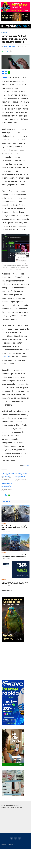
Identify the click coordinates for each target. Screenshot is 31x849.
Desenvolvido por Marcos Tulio (8, 844)
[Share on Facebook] (5, 51)
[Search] (28, 26)
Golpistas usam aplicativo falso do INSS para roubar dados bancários (8, 475)
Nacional (4, 32)
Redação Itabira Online (9, 46)
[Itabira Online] (16, 26)
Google (6, 357)
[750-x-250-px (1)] (15, 7)
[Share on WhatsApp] (3, 51)
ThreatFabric (26, 465)
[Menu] (2, 26)
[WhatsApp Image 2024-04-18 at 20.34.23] (13, 724)
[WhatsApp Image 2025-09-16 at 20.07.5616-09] (13, 765)
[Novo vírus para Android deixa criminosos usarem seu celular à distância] (15, 62)
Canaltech (6, 77)
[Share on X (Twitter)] (7, 51)
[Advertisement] (15, 661)
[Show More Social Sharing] (10, 51)
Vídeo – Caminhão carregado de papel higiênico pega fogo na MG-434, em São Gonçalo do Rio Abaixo (15, 527)
